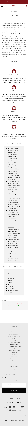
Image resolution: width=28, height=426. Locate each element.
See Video (11, 227)
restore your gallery (15, 305)
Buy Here (14, 61)
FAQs (14, 340)
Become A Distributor (14, 336)
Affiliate (14, 338)
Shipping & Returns (14, 342)
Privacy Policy (14, 356)
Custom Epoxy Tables (14, 350)
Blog (14, 348)
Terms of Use (14, 359)
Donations (14, 354)
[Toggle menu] (2, 6)
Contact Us (14, 352)
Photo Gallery (14, 344)
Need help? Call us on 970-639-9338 (14, 420)
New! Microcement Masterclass (14, 1)
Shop (14, 369)
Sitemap (14, 361)
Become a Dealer (14, 334)
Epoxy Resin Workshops (14, 346)
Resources (14, 332)
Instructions (14, 330)
